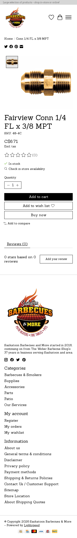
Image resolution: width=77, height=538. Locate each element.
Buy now (38, 215)
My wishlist (14, 432)
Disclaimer (13, 460)
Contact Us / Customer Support (31, 484)
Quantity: (10, 177)
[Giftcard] (47, 532)
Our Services (15, 405)
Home (8, 39)
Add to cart (38, 197)
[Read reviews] (18, 155)
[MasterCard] (34, 532)
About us (12, 448)
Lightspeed (32, 525)
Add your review (56, 259)
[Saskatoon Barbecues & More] (15, 17)
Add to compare (18, 223)
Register (11, 420)
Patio (8, 399)
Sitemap (11, 490)
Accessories (14, 387)
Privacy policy (17, 466)
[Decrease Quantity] (8, 185)
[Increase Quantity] (17, 185)
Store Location (17, 496)
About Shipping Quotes (24, 502)
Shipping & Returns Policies (28, 478)
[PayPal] (55, 532)
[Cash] (20, 532)
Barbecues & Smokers (22, 375)
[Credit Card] (27, 532)
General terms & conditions (27, 454)
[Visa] (41, 532)
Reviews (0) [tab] (17, 244)
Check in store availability (27, 169)
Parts (8, 393)
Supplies (11, 381)
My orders (13, 426)
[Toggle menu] (68, 17)
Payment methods (20, 472)
